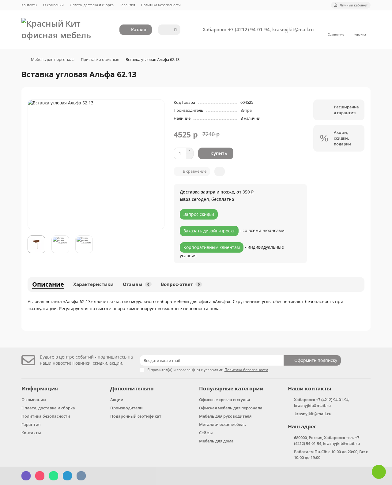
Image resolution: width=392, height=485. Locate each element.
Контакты (29, 4)
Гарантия (127, 4)
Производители (126, 408)
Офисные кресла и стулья (224, 399)
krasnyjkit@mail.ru (313, 413)
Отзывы (136, 284)
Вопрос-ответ (180, 284)
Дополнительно (132, 388)
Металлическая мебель (222, 424)
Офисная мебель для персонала (230, 408)
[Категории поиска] (164, 29)
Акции (116, 399)
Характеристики (93, 284)
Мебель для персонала (52, 59)
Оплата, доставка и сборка (92, 4)
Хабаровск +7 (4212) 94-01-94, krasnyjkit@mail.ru (258, 29)
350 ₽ (248, 192)
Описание (48, 284)
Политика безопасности (161, 4)
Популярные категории (231, 388)
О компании (53, 4)
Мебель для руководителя (225, 416)
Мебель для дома (216, 441)
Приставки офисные (100, 59)
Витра (246, 110)
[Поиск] (174, 30)
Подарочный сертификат (135, 416)
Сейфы (206, 432)
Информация (39, 388)
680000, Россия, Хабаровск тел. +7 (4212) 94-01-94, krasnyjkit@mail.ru (327, 440)
